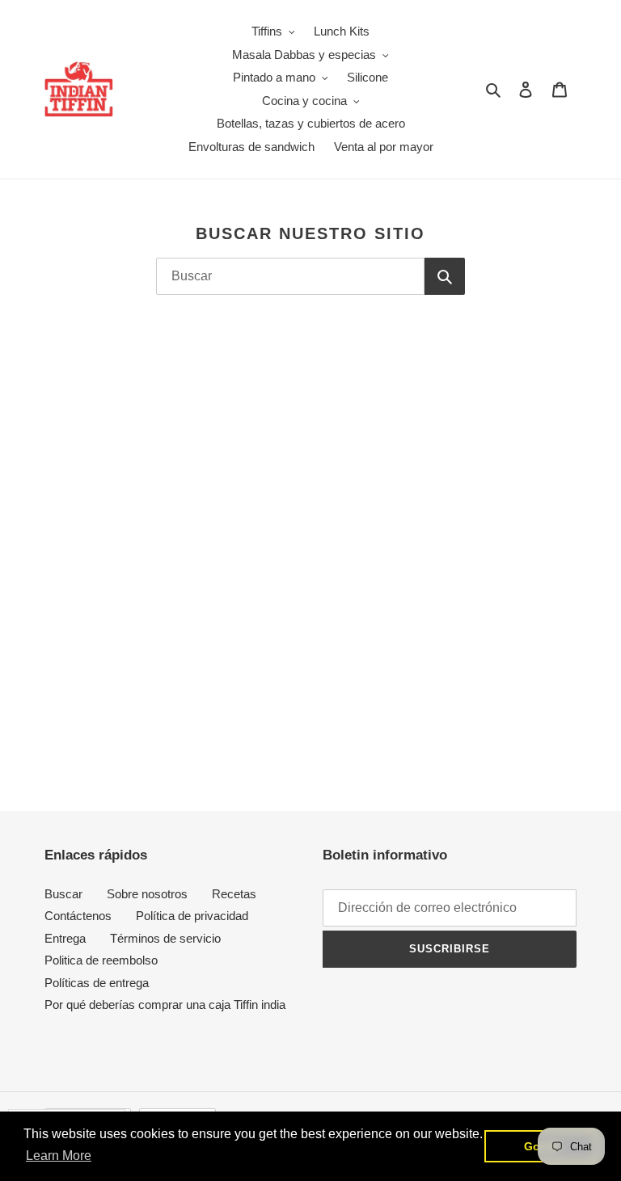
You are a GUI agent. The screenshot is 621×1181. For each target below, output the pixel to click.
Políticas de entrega (96, 983)
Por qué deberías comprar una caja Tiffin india (164, 1004)
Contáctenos (78, 916)
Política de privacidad (192, 916)
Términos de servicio (165, 938)
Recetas (234, 894)
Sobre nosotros (147, 894)
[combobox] (290, 276)
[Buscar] (445, 276)
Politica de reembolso (101, 960)
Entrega (65, 938)
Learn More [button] (58, 1155)
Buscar (63, 894)
